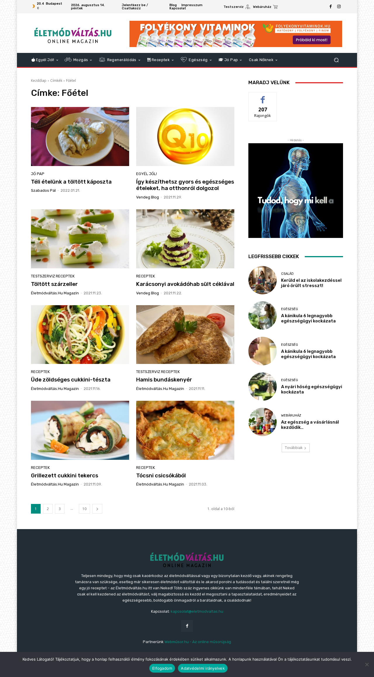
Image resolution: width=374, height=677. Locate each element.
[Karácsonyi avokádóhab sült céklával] (185, 238)
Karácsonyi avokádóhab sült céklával (185, 284)
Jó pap (37, 174)
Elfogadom (162, 668)
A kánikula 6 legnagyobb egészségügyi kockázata (308, 318)
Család (287, 273)
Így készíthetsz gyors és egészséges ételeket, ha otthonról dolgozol (185, 185)
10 (84, 508)
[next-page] (97, 509)
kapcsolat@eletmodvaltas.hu (197, 611)
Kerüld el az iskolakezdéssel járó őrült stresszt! (311, 283)
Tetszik (263, 96)
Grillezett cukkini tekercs (64, 475)
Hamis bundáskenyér (164, 379)
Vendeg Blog (147, 197)
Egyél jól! (146, 174)
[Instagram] (339, 7)
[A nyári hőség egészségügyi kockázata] (262, 386)
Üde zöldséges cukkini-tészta (70, 379)
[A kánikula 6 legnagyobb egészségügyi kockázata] (262, 315)
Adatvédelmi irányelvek (203, 668)
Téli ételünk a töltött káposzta (71, 181)
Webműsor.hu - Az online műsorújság (198, 642)
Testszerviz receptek (53, 276)
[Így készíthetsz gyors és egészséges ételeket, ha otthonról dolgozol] (185, 136)
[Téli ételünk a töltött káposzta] (80, 136)
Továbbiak (293, 447)
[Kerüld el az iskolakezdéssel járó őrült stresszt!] (262, 280)
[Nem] (367, 664)
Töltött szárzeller (54, 284)
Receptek (145, 276)
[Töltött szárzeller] (80, 238)
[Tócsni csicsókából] (185, 430)
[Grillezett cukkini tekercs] (80, 430)
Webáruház (291, 415)
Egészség (289, 309)
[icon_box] (237, 7)
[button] (336, 60)
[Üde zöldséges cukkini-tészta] (80, 334)
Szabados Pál (43, 190)
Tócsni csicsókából (161, 475)
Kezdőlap (38, 80)
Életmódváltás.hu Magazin (55, 293)
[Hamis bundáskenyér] (185, 334)
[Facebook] (331, 7)
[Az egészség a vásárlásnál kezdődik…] (262, 422)
